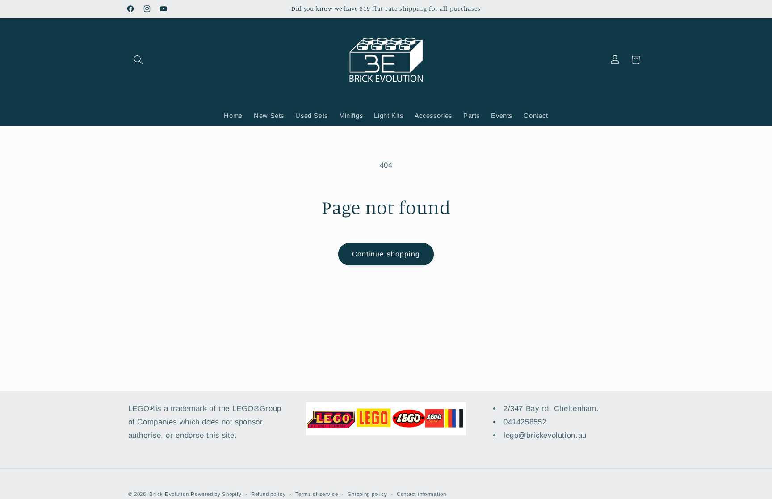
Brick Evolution (169, 494)
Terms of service (316, 494)
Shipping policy (367, 494)
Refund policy (268, 494)
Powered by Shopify (216, 494)
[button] (138, 60)
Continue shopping (386, 254)
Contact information (421, 494)
